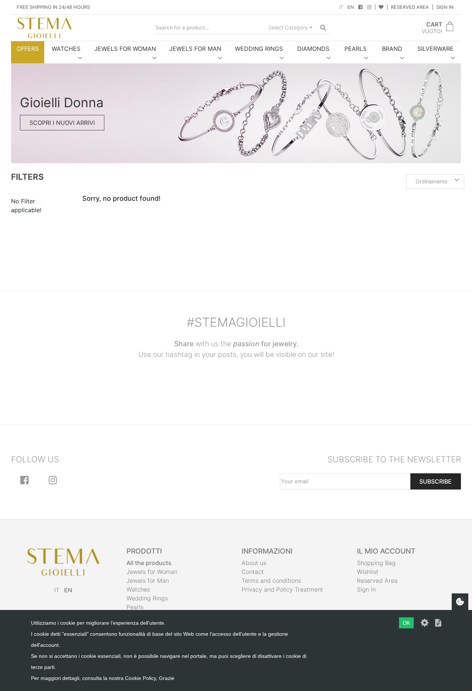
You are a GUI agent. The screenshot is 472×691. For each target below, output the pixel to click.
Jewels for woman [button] (125, 48)
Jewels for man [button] (195, 48)
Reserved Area (410, 7)
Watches (138, 589)
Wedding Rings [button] (259, 48)
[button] (435, 181)
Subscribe (435, 481)
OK (406, 623)
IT (341, 7)
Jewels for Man (147, 580)
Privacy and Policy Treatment (282, 589)
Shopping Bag (376, 563)
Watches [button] (66, 48)
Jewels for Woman (151, 571)
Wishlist (367, 571)
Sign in (445, 7)
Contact (253, 571)
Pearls (134, 607)
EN (350, 7)
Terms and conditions (271, 580)
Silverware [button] (435, 48)
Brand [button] (392, 48)
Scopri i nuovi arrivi (62, 122)
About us (254, 563)
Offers (28, 48)
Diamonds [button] (313, 48)
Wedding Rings (147, 598)
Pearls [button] (355, 48)
